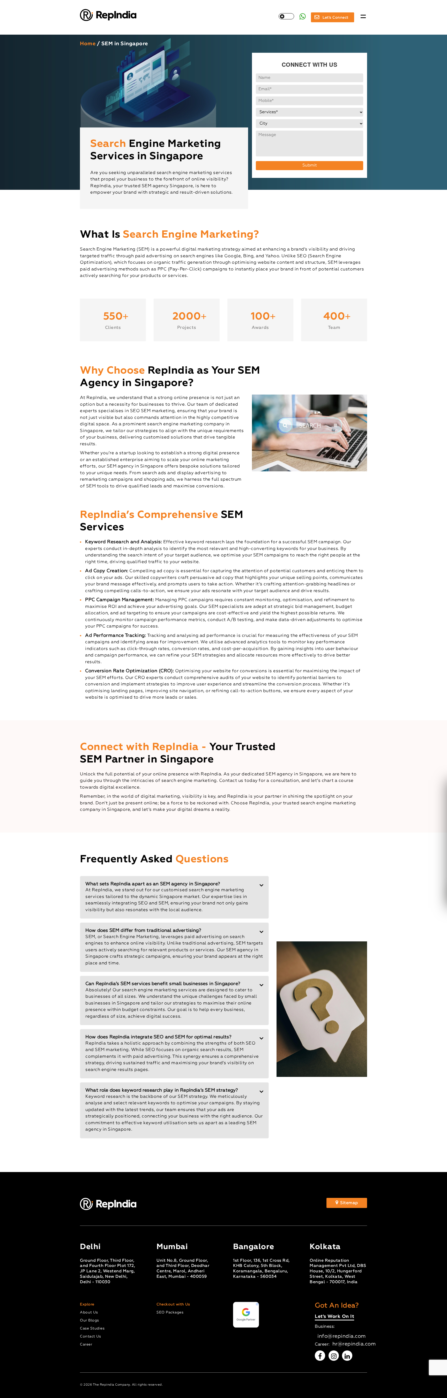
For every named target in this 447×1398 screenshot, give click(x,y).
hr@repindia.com (354, 1344)
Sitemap (348, 1203)
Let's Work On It (334, 1317)
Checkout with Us (173, 1304)
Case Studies (92, 1328)
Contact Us (90, 1336)
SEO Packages (170, 1312)
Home (87, 43)
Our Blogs (89, 1320)
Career (86, 1344)
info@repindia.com (341, 1336)
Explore (87, 1304)
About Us (89, 1312)
